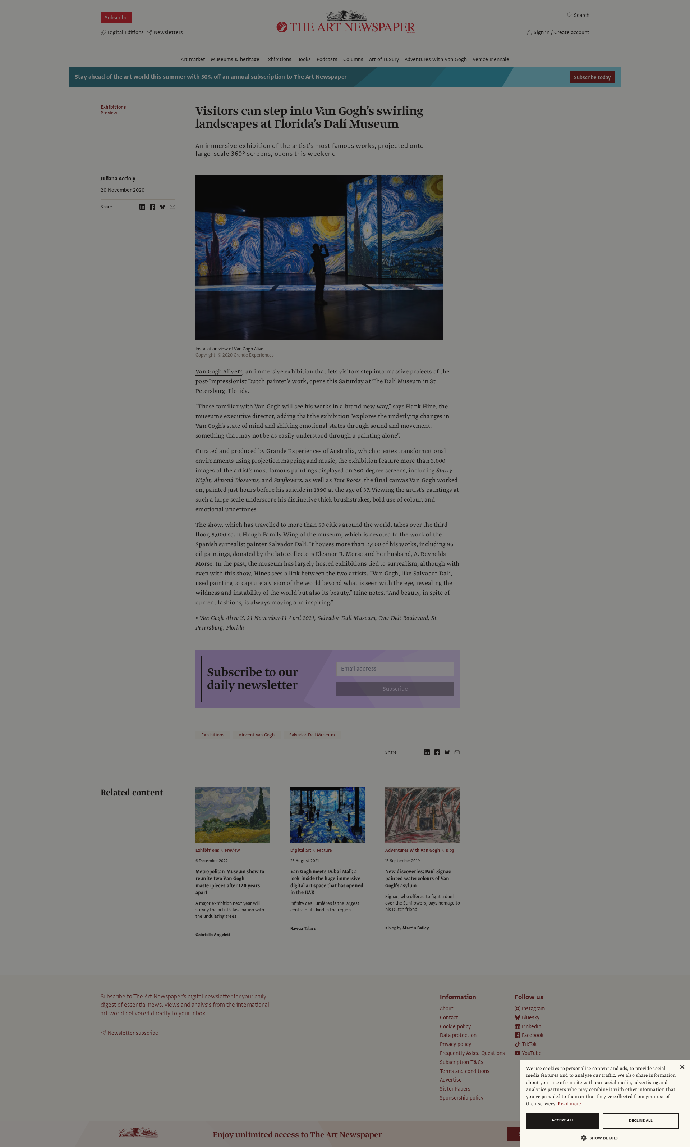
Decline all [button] (641, 1120)
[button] (602, 1137)
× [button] (682, 1067)
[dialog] (605, 1103)
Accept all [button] (563, 1120)
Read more (569, 1104)
